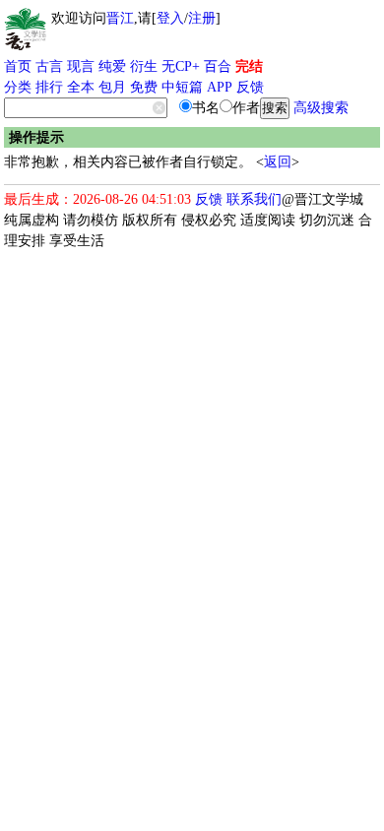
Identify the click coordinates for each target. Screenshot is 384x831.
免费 (144, 87)
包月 (112, 87)
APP (219, 87)
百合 (217, 66)
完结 (249, 66)
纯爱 (112, 66)
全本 (81, 87)
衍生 (144, 66)
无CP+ (180, 66)
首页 (18, 66)
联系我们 (254, 199)
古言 (49, 66)
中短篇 (182, 87)
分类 (18, 87)
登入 (170, 18)
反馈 (250, 87)
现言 (81, 66)
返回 (277, 162)
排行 (49, 87)
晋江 (120, 18)
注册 (202, 18)
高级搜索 (321, 107)
